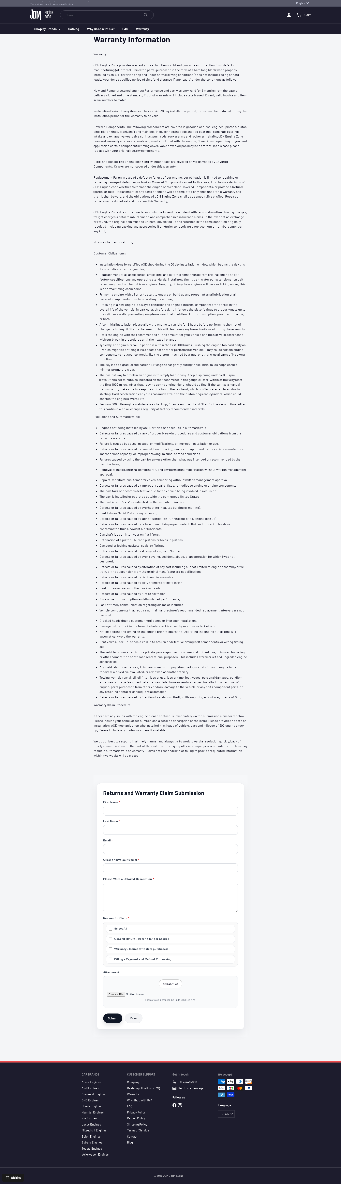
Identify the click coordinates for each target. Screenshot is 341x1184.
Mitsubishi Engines (94, 1130)
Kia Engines (89, 1118)
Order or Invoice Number (120, 859)
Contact (132, 1136)
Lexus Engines (91, 1124)
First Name (110, 802)
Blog (130, 1142)
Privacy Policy (136, 1112)
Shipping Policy (137, 1124)
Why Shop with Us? (100, 29)
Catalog (73, 29)
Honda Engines (91, 1106)
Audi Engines (90, 1088)
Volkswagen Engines (95, 1154)
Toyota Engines (92, 1148)
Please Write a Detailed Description (127, 879)
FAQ (125, 29)
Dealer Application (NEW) (143, 1088)
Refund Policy (136, 1118)
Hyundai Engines (93, 1112)
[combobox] (107, 14)
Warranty (142, 29)
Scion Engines (91, 1136)
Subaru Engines (92, 1142)
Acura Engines (91, 1082)
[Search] (145, 14)
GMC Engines (90, 1100)
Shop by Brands (45, 29)
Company (133, 1082)
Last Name (110, 821)
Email (107, 840)
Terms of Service (138, 1130)
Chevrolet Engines (93, 1094)
